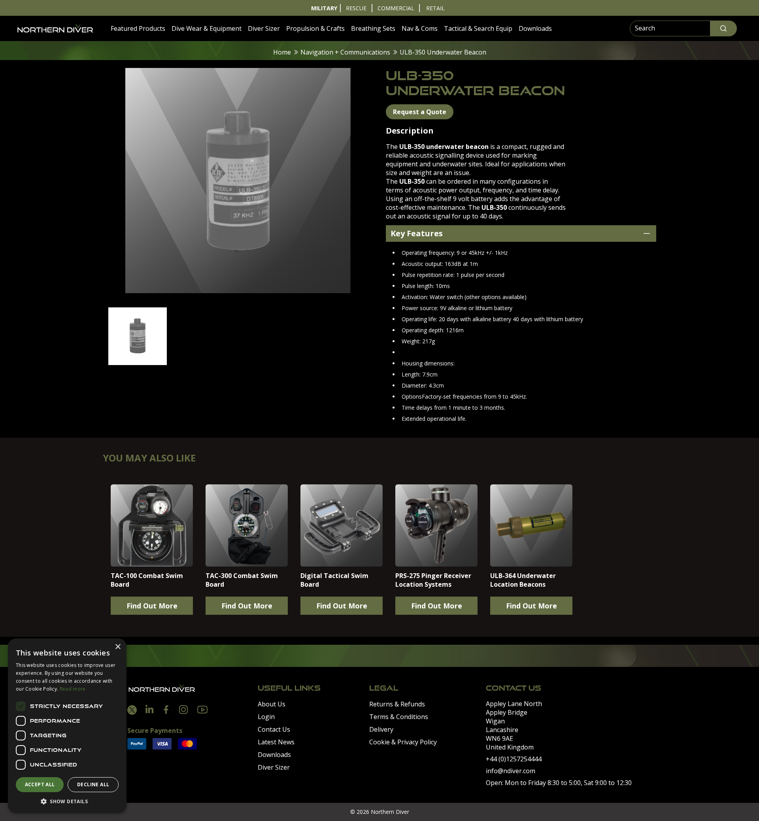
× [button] (118, 647)
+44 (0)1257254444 (514, 759)
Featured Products (138, 28)
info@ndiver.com (510, 770)
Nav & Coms (420, 28)
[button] (67, 801)
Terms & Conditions (398, 716)
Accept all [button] (40, 784)
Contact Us (274, 729)
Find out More (151, 605)
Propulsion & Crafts (315, 28)
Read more (73, 688)
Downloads (535, 28)
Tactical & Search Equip (478, 28)
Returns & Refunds (397, 704)
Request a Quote (419, 111)
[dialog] (67, 725)
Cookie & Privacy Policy (403, 742)
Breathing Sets (373, 28)
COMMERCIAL (396, 8)
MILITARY (324, 8)
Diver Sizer (264, 28)
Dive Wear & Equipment (207, 28)
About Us (271, 704)
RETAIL (435, 8)
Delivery (381, 729)
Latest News (276, 742)
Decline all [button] (93, 784)
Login (266, 716)
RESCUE (356, 8)
